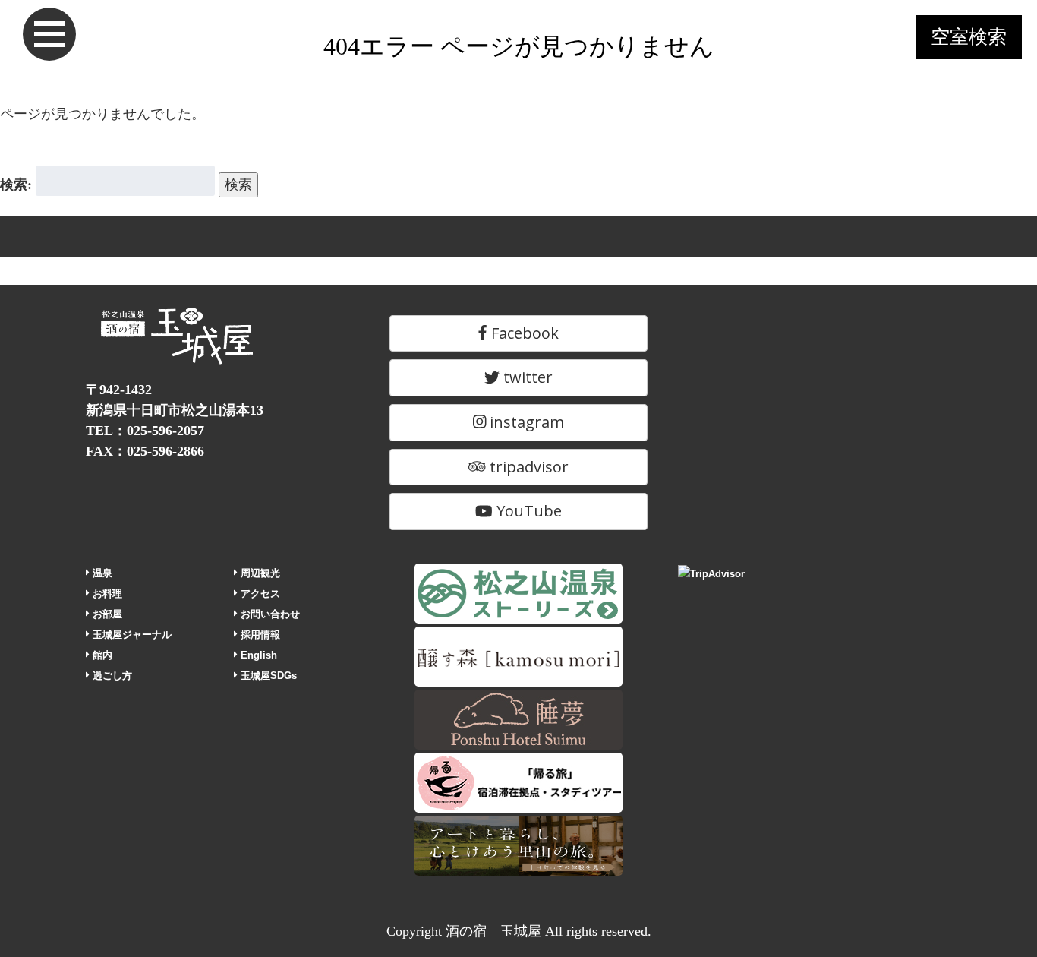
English (257, 655)
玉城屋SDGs (267, 675)
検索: (16, 184)
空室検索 (969, 37)
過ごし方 (111, 675)
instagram (525, 422)
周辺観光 (259, 573)
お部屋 (106, 614)
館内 (101, 655)
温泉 (101, 573)
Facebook (523, 333)
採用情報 (259, 634)
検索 (238, 184)
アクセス (259, 593)
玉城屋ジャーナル (131, 634)
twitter (526, 377)
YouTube (527, 511)
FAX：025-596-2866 (145, 451)
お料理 (106, 593)
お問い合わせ (269, 614)
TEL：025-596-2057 (145, 430)
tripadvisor (527, 466)
